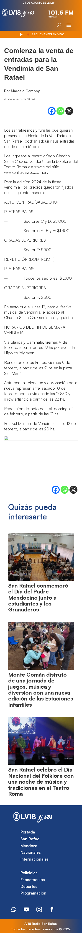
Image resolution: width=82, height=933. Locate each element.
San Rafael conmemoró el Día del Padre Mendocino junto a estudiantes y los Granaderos (38, 597)
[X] (69, 111)
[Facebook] (52, 111)
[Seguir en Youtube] (26, 909)
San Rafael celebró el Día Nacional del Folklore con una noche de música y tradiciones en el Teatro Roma (41, 781)
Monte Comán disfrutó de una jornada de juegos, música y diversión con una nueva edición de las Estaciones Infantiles (40, 689)
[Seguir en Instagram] (39, 909)
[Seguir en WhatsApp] (13, 909)
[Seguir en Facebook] (51, 909)
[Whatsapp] (60, 111)
